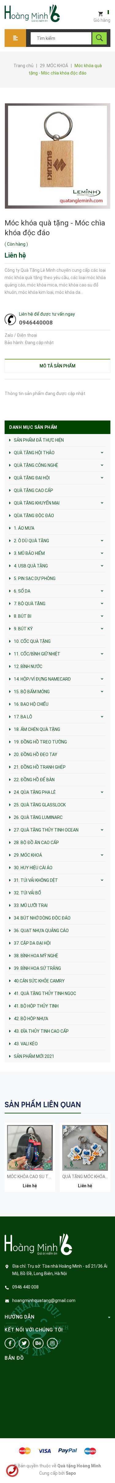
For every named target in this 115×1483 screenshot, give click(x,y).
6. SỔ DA (22, 591)
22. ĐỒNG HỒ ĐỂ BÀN (34, 779)
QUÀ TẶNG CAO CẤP (33, 490)
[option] (30, 1160)
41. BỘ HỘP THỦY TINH (36, 1006)
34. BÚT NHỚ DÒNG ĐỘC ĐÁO (42, 918)
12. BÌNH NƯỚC (28, 666)
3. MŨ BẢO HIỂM (29, 553)
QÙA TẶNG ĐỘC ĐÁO (34, 515)
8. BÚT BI (22, 616)
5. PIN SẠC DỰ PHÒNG (35, 578)
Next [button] (105, 1104)
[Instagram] (52, 1343)
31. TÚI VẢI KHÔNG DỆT (36, 880)
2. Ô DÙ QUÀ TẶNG (31, 540)
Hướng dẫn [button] (20, 1317)
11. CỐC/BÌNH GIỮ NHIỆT (37, 653)
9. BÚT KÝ (23, 628)
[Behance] (38, 1343)
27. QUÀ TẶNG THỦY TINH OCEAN (46, 830)
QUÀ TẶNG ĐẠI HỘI (32, 477)
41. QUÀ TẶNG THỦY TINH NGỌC (45, 993)
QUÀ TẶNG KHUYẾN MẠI (36, 503)
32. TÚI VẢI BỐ (27, 892)
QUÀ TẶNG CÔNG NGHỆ (36, 465)
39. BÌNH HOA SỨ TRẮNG (37, 968)
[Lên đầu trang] (107, 1468)
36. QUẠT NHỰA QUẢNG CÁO (41, 930)
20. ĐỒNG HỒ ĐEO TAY (35, 754)
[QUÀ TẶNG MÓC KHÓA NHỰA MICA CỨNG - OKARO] (85, 1148)
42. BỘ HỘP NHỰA (31, 1018)
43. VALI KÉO (26, 1043)
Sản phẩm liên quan (43, 1104)
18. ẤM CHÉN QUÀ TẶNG (37, 729)
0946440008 (36, 322)
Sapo (71, 1473)
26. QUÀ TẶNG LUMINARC (38, 817)
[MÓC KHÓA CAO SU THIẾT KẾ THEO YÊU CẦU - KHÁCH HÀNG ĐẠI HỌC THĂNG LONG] (30, 1148)
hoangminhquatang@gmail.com (43, 1300)
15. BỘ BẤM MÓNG (32, 691)
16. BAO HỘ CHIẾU (31, 704)
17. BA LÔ (23, 716)
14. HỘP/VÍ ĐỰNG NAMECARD (42, 679)
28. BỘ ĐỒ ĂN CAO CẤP (36, 842)
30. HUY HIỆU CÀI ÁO (33, 867)
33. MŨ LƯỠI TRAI (31, 905)
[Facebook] (10, 1343)
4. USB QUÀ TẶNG (31, 565)
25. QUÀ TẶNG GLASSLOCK (40, 804)
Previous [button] (92, 1104)
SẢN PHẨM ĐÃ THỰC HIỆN (39, 440)
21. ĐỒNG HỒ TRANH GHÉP (40, 767)
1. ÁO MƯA (24, 528)
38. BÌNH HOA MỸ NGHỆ (36, 955)
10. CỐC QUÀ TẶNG (32, 641)
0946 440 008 (25, 1287)
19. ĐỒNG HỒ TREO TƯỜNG (40, 742)
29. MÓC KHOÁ (28, 855)
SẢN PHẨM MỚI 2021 (34, 1056)
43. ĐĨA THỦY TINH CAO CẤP (41, 1031)
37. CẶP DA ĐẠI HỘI (32, 943)
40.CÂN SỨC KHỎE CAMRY (39, 980)
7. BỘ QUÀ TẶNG (29, 603)
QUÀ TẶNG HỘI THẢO (34, 452)
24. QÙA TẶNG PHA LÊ (35, 792)
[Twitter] (24, 1343)
